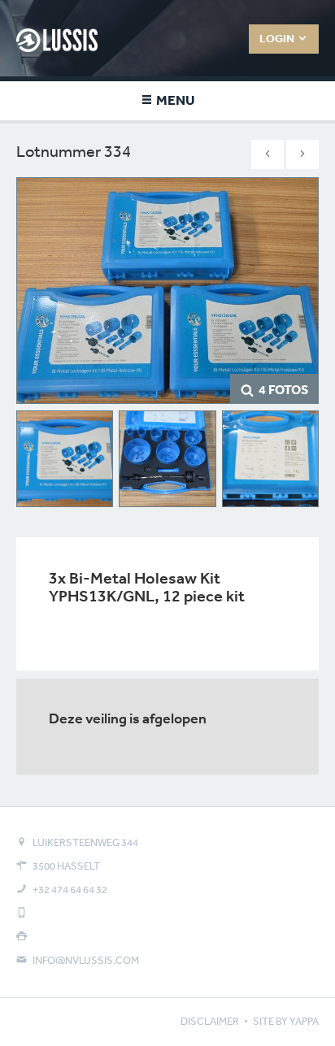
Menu (174, 99)
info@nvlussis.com (86, 960)
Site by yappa (286, 1021)
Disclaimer (210, 1021)
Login (278, 38)
